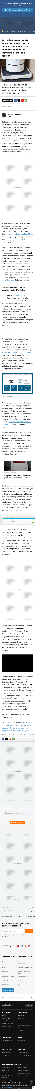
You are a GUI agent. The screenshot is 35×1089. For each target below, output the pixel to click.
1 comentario (8, 100)
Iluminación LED (23, 977)
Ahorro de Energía (8, 977)
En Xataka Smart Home (10, 473)
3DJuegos (21, 1015)
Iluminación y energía (25, 967)
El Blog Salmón (22, 1052)
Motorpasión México (24, 1076)
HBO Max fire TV (20, 916)
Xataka (4, 1015)
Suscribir (29, 931)
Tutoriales (23, 735)
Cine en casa (6, 984)
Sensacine (21, 1028)
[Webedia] (8, 1006)
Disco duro (21, 31)
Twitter (19, 100)
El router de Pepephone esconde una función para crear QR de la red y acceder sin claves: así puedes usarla (18, 911)
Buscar (32, 997)
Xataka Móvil (6, 1018)
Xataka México (6, 1068)
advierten (18, 295)
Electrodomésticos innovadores (24, 963)
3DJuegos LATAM (23, 1068)
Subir (28, 1005)
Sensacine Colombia (24, 1073)
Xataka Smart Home (8, 1024)
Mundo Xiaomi (6, 1026)
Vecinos (13, 31)
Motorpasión (22, 1040)
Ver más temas (8, 990)
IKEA (29, 31)
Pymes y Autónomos (24, 1055)
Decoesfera (5, 1055)
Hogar (4, 967)
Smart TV (5, 980)
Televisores (5, 962)
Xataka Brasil (6, 1070)
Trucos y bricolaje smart (24, 972)
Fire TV (6, 31)
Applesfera (5, 1021)
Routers (20, 980)
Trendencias (6, 1052)
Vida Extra (21, 1018)
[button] (14, 114)
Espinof (20, 1030)
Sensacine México (23, 1070)
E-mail (25, 100)
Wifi (19, 984)
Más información (7, 1087)
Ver (18, 823)
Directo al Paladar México (7, 1076)
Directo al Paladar (7, 1040)
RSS (25, 945)
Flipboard (22, 100)
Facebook (15, 100)
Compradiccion (6, 1058)
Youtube (17, 945)
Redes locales (13, 735)
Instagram (21, 945)
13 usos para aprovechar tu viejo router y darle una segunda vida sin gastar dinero (17, 477)
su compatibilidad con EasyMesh (19, 234)
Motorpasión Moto (23, 1043)
